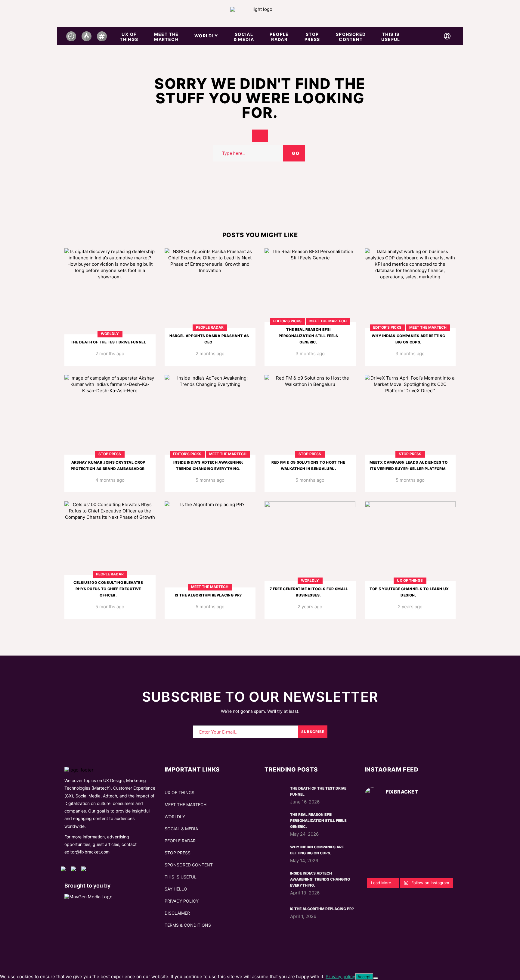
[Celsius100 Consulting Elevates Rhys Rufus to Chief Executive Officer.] (110, 560)
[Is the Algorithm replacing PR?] (210, 560)
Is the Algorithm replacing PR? (208, 595)
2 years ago (310, 606)
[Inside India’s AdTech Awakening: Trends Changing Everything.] (210, 433)
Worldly (110, 333)
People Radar (210, 327)
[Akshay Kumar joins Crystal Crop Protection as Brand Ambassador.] (110, 433)
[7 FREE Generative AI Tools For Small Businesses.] (310, 560)
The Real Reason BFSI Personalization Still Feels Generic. (308, 335)
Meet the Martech (328, 321)
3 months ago (310, 353)
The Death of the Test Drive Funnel (108, 342)
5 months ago (210, 480)
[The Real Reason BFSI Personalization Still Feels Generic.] (310, 307)
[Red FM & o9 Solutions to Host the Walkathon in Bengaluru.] (310, 433)
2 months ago (109, 353)
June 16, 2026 (305, 802)
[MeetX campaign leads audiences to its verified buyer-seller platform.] (410, 433)
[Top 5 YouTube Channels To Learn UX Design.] (410, 560)
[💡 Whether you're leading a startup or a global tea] (410, 841)
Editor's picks (287, 321)
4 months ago (110, 480)
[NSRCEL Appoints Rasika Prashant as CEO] (210, 307)
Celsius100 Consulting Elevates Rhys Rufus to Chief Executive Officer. (108, 588)
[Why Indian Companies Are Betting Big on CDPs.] (410, 307)
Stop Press (109, 454)
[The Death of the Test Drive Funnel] (110, 307)
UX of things (410, 580)
